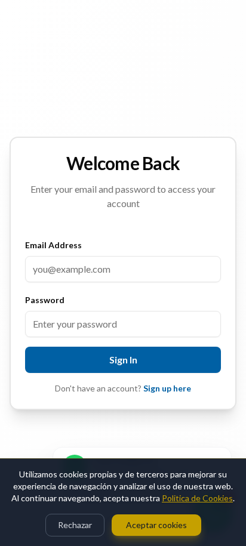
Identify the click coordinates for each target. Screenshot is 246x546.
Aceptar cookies (156, 525)
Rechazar (75, 525)
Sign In (123, 359)
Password (44, 300)
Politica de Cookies (197, 498)
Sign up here (167, 388)
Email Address (53, 245)
